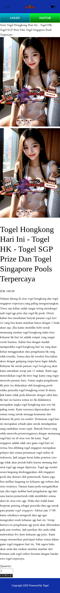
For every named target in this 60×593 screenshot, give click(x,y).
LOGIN (15, 18)
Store (3, 25)
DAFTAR (45, 18)
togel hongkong (41, 366)
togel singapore (24, 510)
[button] (6, 575)
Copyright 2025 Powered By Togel (30, 585)
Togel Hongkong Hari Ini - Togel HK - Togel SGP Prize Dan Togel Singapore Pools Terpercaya (27, 30)
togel (31, 299)
